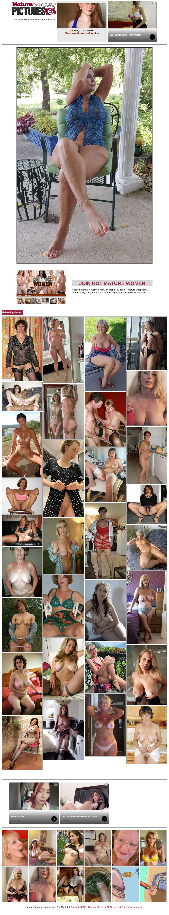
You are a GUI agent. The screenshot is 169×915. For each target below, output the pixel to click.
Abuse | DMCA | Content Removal (88, 907)
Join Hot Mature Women (112, 283)
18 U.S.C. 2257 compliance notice (124, 907)
